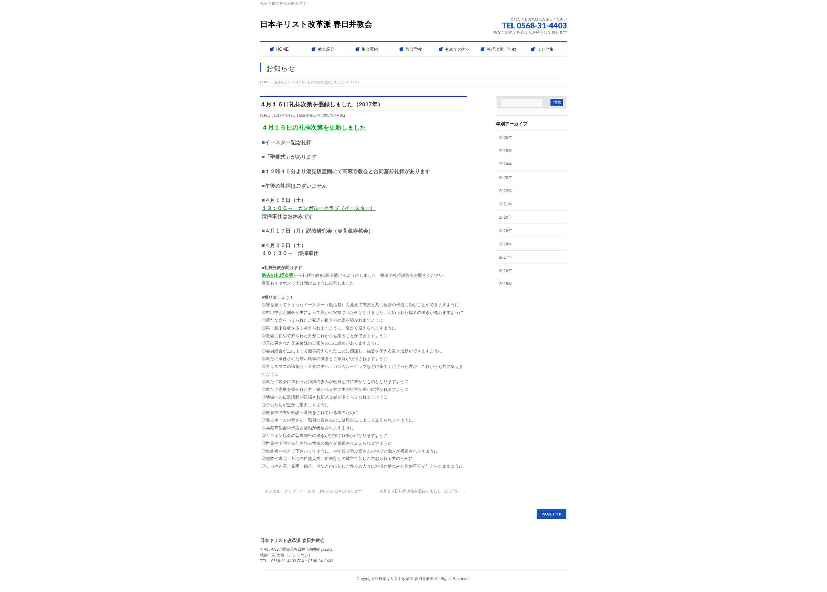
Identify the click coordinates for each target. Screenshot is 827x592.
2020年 (505, 217)
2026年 (505, 137)
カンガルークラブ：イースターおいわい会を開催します (311, 491)
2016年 (505, 270)
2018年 (505, 244)
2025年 (505, 151)
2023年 (505, 177)
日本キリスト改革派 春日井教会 (316, 24)
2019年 (505, 230)
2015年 (505, 284)
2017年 (505, 257)
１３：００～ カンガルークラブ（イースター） (318, 208)
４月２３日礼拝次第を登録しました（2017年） (423, 491)
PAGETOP (551, 514)
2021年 (505, 204)
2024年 (505, 164)
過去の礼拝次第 (277, 275)
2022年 (505, 191)
